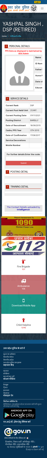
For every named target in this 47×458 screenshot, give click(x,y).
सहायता (6, 371)
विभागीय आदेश (8, 360)
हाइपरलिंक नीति (23, 444)
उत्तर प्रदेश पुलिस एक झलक (12, 362)
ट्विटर (5, 387)
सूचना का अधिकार (9, 354)
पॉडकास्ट (6, 393)
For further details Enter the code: (23, 154)
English (37, 2)
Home (4, 36)
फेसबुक (5, 385)
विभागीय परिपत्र (8, 357)
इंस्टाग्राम (6, 390)
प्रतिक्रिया (6, 373)
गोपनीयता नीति (10, 444)
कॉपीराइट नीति (28, 442)
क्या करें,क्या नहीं (8, 376)
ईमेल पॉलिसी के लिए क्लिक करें (14, 438)
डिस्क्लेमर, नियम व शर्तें (13, 442)
